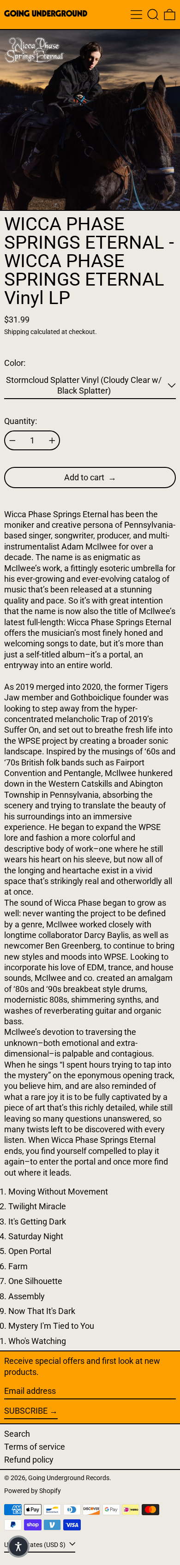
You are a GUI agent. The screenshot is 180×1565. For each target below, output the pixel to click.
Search (17, 1434)
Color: (14, 363)
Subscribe (26, 1411)
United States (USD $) (35, 1545)
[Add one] (52, 440)
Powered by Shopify (32, 1491)
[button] (153, 14)
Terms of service (34, 1447)
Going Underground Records (68, 1478)
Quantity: (20, 421)
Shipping (16, 332)
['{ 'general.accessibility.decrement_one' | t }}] (12, 440)
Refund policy (29, 1459)
